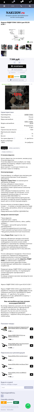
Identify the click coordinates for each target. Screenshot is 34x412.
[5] (29, 84)
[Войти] (4, 2)
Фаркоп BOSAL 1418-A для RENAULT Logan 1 (17, 373)
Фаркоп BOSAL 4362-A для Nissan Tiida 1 (18, 364)
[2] (25, 84)
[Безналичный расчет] (11, 76)
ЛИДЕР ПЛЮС (28, 114)
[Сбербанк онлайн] (23, 76)
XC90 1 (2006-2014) (29, 122)
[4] (28, 84)
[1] (24, 84)
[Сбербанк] (17, 76)
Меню (12, 6)
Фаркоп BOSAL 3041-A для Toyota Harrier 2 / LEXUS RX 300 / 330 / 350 (18, 344)
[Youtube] (2, 396)
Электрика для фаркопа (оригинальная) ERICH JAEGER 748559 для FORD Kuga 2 (18, 327)
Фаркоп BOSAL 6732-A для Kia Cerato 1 (18, 356)
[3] (27, 84)
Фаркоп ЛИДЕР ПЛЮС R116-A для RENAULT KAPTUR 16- (16, 336)
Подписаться (28, 387)
